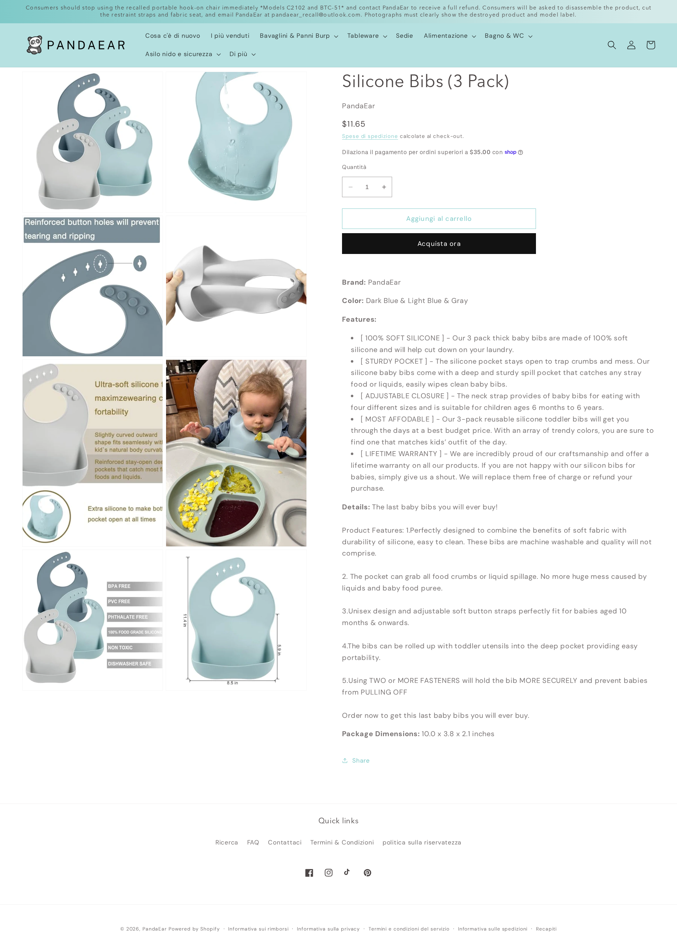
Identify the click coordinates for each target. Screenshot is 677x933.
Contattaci (285, 842)
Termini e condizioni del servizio (409, 929)
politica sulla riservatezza (422, 842)
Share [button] (361, 760)
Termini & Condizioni (342, 842)
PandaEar (154, 929)
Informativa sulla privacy (328, 929)
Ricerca (226, 842)
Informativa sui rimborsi (258, 929)
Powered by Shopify (194, 929)
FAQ (253, 842)
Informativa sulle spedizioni (493, 929)
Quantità (354, 167)
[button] (298, 36)
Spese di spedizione (370, 136)
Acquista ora (439, 243)
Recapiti (546, 929)
